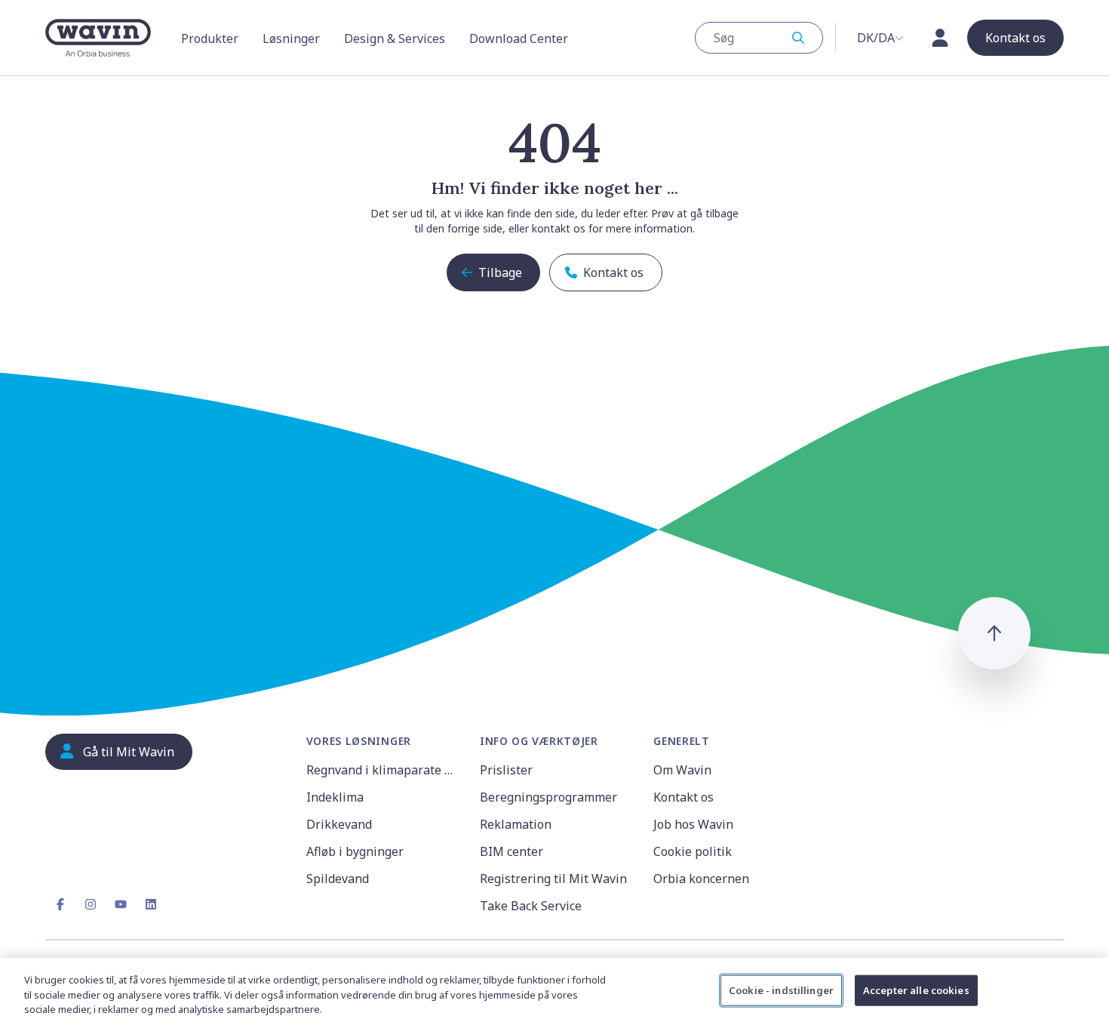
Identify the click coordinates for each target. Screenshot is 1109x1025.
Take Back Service (531, 905)
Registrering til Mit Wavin (553, 878)
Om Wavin (682, 770)
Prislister (506, 770)
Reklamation (515, 824)
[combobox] (759, 38)
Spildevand (337, 878)
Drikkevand (339, 824)
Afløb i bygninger (355, 851)
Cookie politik (692, 851)
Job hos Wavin (693, 824)
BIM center (511, 851)
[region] (554, 991)
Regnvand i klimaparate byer (384, 770)
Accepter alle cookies (916, 989)
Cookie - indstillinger (781, 989)
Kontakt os (683, 797)
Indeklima (335, 797)
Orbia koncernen (701, 878)
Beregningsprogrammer (548, 797)
